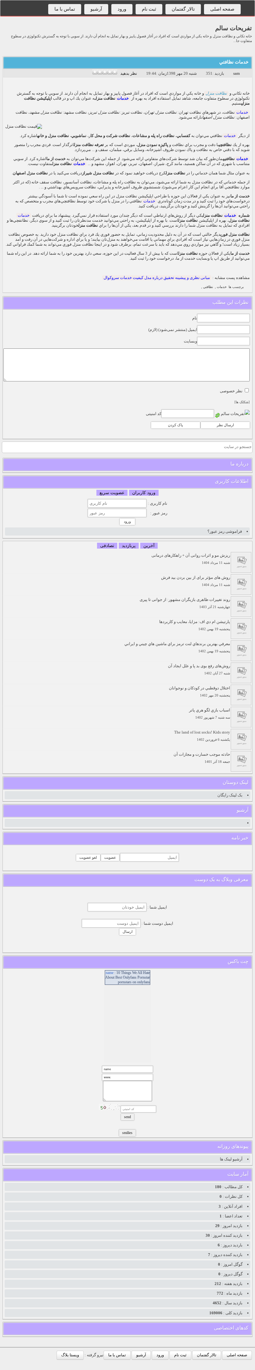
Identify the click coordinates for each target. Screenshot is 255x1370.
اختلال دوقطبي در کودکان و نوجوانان (199, 691)
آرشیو (96, 9)
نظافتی (208, 287)
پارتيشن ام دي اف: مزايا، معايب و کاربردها (194, 625)
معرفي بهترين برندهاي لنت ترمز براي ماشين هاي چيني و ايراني (177, 647)
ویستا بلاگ (70, 1355)
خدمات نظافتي (233, 61)
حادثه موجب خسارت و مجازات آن (202, 757)
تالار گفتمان (183, 9)
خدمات (123, 98)
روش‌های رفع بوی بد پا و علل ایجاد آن (199, 669)
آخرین (149, 545)
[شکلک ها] (242, 402)
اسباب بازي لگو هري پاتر (209, 713)
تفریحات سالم (233, 28)
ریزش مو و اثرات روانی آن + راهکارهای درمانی (190, 559)
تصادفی (107, 545)
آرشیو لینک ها (231, 1159)
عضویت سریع (112, 492)
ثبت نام (149, 9)
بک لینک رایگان (230, 795)
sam (236, 73)
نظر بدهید (128, 73)
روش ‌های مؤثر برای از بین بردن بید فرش (195, 581)
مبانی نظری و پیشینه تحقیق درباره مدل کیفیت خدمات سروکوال (157, 277)
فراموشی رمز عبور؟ (224, 531)
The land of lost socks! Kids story (202, 735)
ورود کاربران (143, 492)
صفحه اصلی (222, 9)
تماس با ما (64, 9)
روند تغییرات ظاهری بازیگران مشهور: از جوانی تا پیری (185, 603)
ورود (122, 9)
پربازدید (129, 545)
